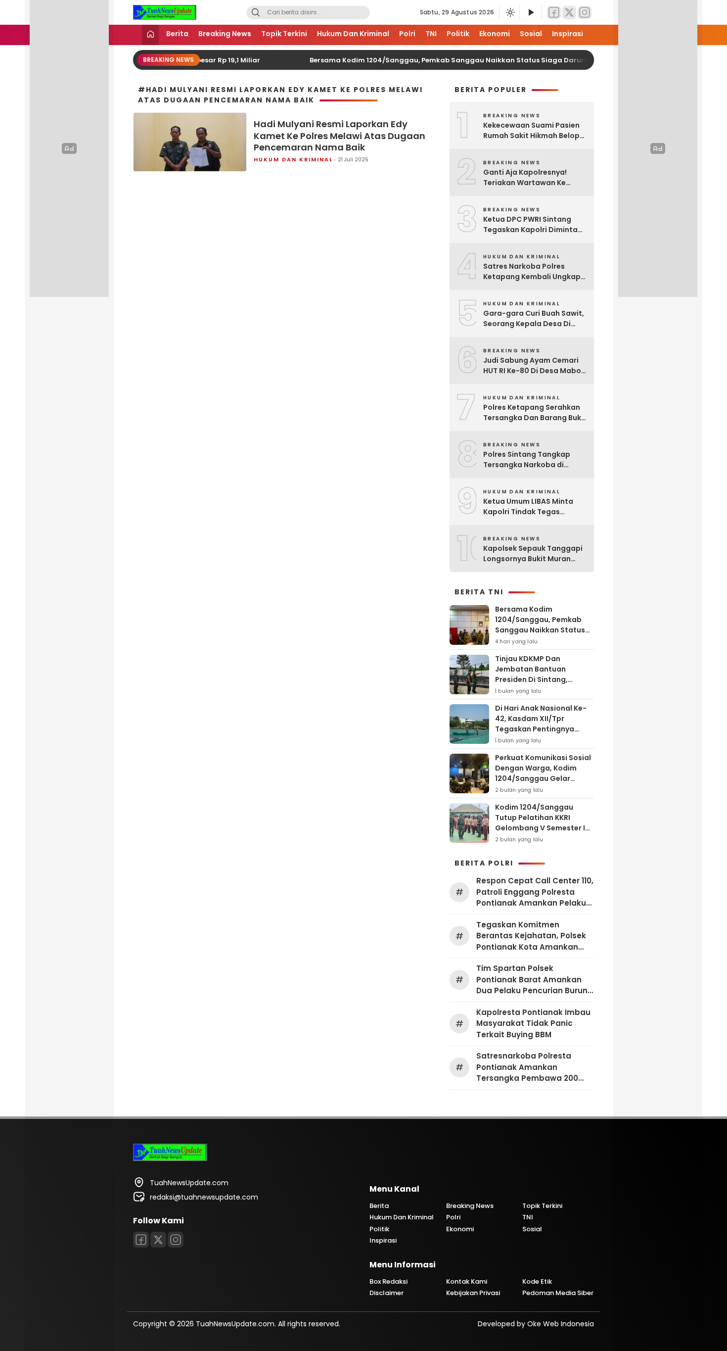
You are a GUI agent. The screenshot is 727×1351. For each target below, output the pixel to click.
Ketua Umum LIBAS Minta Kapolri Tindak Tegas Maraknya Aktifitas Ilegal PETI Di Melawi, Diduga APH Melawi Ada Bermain (531, 506)
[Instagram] (584, 12)
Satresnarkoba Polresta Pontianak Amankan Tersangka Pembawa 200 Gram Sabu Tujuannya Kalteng (527, 1067)
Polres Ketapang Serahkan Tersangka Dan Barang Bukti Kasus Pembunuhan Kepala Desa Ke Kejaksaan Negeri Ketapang (535, 412)
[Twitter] (569, 12)
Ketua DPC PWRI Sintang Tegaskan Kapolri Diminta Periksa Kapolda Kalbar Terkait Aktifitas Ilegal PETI (531, 224)
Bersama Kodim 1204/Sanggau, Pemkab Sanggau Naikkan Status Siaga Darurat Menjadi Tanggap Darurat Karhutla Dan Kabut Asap (543, 635)
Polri (407, 34)
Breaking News (224, 34)
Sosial (531, 34)
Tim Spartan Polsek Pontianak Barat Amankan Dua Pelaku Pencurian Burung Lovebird (534, 980)
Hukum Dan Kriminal (353, 34)
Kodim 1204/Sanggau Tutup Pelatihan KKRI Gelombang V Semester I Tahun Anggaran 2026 (540, 822)
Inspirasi (567, 34)
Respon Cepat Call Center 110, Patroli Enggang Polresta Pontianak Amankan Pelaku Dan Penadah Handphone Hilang (534, 892)
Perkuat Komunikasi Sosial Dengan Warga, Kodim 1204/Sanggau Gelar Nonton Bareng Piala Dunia (543, 773)
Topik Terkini (284, 34)
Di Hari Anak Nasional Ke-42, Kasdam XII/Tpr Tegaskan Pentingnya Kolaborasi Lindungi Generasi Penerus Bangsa (541, 729)
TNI (431, 34)
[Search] (256, 12)
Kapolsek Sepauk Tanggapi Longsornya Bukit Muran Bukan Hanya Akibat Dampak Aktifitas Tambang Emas (534, 553)
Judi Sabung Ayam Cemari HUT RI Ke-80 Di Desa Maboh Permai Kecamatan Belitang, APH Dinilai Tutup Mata (534, 365)
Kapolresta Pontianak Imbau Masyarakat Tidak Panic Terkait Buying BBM (533, 1023)
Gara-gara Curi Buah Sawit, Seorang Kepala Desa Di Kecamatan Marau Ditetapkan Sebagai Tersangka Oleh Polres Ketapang (533, 318)
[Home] (150, 35)
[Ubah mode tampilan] (509, 12)
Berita (177, 34)
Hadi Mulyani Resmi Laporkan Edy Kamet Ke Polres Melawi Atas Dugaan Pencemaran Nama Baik (339, 135)
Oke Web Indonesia (560, 1324)
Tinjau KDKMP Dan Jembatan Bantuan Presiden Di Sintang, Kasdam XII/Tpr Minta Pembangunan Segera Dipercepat (535, 685)
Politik (458, 34)
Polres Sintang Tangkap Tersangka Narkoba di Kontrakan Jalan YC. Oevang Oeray (535, 459)
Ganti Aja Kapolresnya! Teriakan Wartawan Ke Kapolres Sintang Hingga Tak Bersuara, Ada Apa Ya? (531, 177)
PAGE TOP (701, 1301)
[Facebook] (554, 12)
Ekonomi (494, 34)
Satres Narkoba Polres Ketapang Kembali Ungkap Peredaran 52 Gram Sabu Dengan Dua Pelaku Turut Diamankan (532, 271)
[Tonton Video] (531, 12)
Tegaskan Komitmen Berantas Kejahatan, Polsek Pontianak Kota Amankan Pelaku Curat (531, 936)
